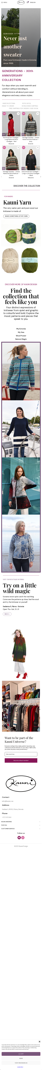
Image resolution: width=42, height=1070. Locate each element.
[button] (39, 1041)
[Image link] (21, 233)
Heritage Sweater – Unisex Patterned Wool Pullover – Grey (30, 139)
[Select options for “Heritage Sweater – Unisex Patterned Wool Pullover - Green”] (3, 168)
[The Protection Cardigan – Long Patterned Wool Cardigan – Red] (11, 125)
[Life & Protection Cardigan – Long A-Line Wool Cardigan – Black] (30, 159)
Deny (21, 1058)
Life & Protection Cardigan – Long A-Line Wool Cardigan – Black (31, 173)
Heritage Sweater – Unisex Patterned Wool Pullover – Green (11, 173)
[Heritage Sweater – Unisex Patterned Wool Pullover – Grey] (30, 125)
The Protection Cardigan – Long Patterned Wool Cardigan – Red (11, 139)
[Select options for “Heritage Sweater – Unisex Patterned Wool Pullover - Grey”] (23, 134)
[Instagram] (22, 837)
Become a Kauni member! (21, 760)
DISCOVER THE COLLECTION (27, 186)
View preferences (21, 1063)
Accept (21, 1054)
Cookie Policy (20, 1067)
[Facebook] (19, 837)
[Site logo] (21, 2)
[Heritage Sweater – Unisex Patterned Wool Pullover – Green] (11, 159)
